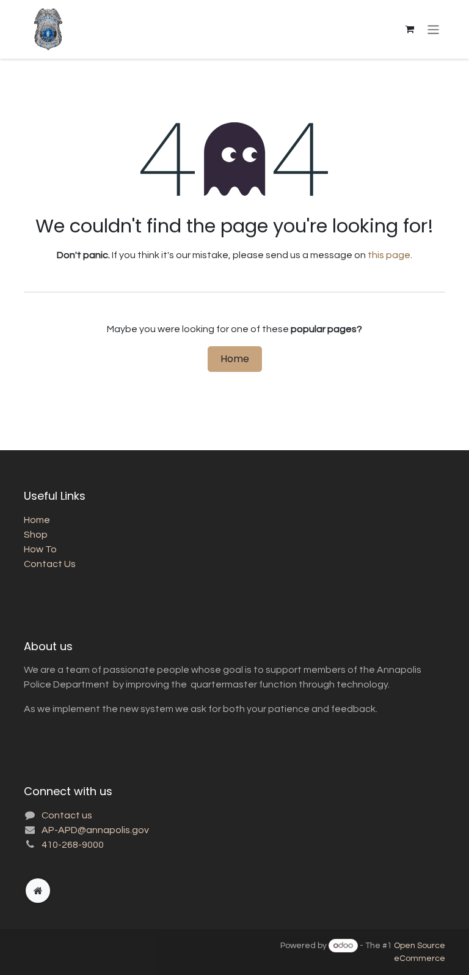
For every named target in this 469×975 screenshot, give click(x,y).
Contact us (67, 815)
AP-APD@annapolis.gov (95, 830)
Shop (36, 534)
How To (40, 549)
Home (234, 359)
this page (389, 255)
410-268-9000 (73, 845)
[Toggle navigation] (433, 29)
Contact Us (50, 564)
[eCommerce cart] (409, 29)
